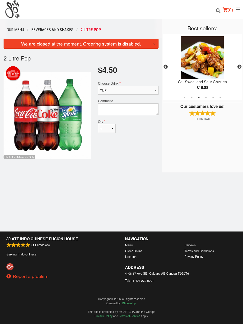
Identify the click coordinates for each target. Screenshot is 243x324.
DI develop (129, 303)
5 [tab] (213, 97)
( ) (230, 9)
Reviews (190, 245)
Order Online (133, 251)
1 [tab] (184, 97)
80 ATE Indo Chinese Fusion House (42, 238)
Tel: (139, 280)
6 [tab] (220, 97)
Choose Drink (109, 83)
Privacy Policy (193, 256)
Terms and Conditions (199, 251)
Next (239, 67)
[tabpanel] (202, 67)
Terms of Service (129, 316)
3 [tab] (198, 97)
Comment (105, 100)
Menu (129, 245)
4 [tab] (206, 97)
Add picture (13, 73)
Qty (101, 121)
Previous (165, 67)
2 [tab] (191, 97)
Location (130, 256)
